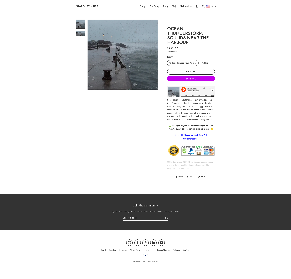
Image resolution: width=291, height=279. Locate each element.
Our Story (154, 6)
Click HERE (180, 135)
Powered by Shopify (153, 261)
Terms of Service (163, 250)
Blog (165, 6)
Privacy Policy (135, 250)
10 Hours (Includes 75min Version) (182, 63)
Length (170, 57)
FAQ (174, 6)
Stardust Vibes (87, 6)
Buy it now (191, 78)
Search (103, 250)
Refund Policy (148, 250)
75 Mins (205, 63)
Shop (142, 6)
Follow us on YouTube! (181, 250)
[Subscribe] (166, 218)
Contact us (123, 250)
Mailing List (186, 6)
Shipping (112, 250)
